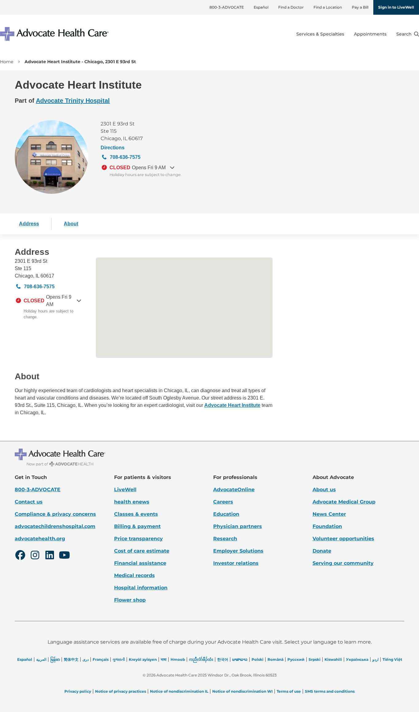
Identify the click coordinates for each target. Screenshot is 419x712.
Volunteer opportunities (343, 539)
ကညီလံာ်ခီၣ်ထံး (201, 659)
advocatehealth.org (40, 539)
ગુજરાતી (119, 659)
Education (226, 514)
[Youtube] (64, 556)
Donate (322, 551)
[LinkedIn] (50, 556)
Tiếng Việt (392, 659)
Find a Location (327, 7)
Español (261, 7)
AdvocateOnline (234, 489)
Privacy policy (77, 691)
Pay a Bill (360, 7)
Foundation (327, 526)
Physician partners (237, 526)
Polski (257, 659)
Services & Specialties (320, 34)
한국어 (222, 659)
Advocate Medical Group (344, 502)
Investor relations (236, 563)
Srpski (315, 659)
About (71, 223)
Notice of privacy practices (120, 691)
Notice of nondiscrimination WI (242, 691)
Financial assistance (140, 563)
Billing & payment (137, 526)
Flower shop (130, 600)
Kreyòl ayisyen (143, 659)
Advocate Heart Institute (232, 405)
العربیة (41, 659)
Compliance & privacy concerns (55, 514)
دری (86, 659)
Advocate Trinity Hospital (73, 100)
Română (275, 659)
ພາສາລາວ (240, 659)
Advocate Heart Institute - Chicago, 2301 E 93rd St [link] (80, 61)
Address (29, 223)
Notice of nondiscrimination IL (179, 691)
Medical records (134, 575)
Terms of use (289, 691)
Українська (357, 659)
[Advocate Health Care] (55, 34)
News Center (329, 514)
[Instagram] (35, 556)
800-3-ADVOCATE (227, 7)
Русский (296, 659)
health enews (131, 502)
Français (101, 659)
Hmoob (178, 659)
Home (6, 61)
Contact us (29, 502)
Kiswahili (333, 659)
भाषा (164, 659)
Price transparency (138, 539)
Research (225, 539)
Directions (113, 147)
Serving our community (343, 563)
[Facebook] (20, 556)
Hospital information (140, 588)
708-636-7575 (125, 157)
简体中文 (71, 659)
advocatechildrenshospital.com (55, 526)
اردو (375, 659)
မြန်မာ (55, 659)
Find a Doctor (291, 7)
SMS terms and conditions (330, 691)
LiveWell (125, 489)
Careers (223, 502)
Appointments (370, 34)
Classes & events (136, 514)
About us (324, 489)
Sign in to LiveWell (396, 7)
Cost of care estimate (141, 551)
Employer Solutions (238, 551)
